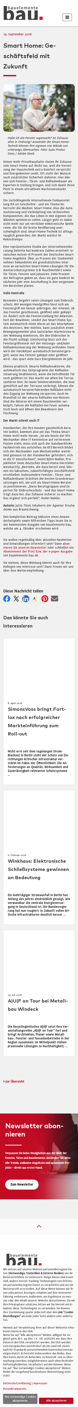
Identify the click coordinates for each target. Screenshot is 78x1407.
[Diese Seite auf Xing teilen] (36, 600)
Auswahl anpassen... (15, 1388)
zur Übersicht (14, 1081)
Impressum (40, 1383)
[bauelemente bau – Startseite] (22, 1261)
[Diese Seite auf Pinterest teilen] (45, 600)
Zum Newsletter (21, 1184)
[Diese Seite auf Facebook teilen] (7, 600)
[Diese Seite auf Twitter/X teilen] (17, 600)
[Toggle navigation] (67, 17)
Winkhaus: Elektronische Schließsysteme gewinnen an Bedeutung (38, 869)
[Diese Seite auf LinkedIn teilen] (26, 600)
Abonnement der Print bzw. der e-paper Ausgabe (38, 551)
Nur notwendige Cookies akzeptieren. (20, 1398)
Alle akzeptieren (56, 1400)
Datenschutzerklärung (17, 1383)
